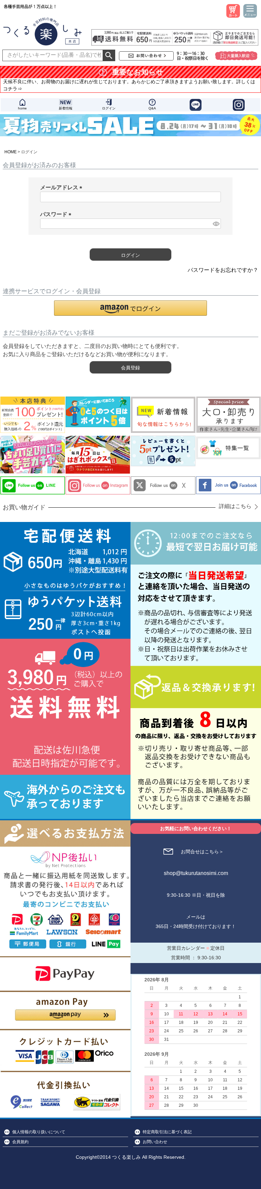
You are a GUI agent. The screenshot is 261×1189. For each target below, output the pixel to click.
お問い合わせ (155, 1141)
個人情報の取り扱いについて (38, 1132)
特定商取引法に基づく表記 (167, 1132)
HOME (10, 152)
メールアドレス (62, 187)
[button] (130, 308)
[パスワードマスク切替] (216, 224)
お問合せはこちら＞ (202, 851)
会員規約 (20, 1141)
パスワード (57, 214)
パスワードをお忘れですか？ (223, 270)
